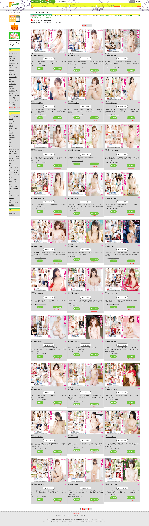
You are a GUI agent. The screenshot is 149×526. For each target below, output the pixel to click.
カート (45, 1)
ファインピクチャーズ (40, 65)
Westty (10, 147)
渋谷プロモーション (14, 202)
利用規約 (83, 515)
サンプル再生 (49, 59)
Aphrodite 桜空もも (73, 55)
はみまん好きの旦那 (14, 149)
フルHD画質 (58, 68)
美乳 (10, 81)
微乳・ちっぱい (13, 95)
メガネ (10, 105)
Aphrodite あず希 (73, 437)
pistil (10, 142)
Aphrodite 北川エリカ (74, 389)
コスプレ (11, 72)
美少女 (10, 74)
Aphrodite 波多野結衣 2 (111, 151)
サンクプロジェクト (14, 172)
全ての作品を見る (14, 43)
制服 (10, 60)
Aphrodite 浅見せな (73, 294)
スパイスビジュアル (14, 174)
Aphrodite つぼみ (73, 246)
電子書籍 (11, 56)
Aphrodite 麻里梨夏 (110, 55)
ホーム (9, 10)
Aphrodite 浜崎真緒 (37, 437)
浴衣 (10, 79)
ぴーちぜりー (12, 151)
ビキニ (10, 58)
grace (10, 123)
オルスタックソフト (14, 167)
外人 (10, 102)
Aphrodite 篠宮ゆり (73, 484)
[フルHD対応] (12, 53)
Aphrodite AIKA (109, 246)
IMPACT (11, 126)
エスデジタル (12, 165)
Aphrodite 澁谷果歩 (37, 103)
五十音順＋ (59, 23)
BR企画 (11, 119)
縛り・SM (11, 93)
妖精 (10, 200)
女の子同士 (12, 91)
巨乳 (10, 65)
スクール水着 (12, 77)
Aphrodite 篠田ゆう (110, 341)
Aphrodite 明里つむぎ (111, 294)
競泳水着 (11, 88)
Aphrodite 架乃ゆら (73, 103)
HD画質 (41, 68)
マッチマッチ (12, 193)
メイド (10, 98)
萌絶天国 (11, 205)
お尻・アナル (12, 100)
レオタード (12, 63)
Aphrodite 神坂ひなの (111, 103)
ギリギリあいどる (13, 170)
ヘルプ (53, 1)
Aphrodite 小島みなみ (37, 484)
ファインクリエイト (14, 186)
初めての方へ (117, 6)
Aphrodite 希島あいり (37, 55)
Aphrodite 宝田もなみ (37, 151)
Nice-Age (11, 135)
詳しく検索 (139, 1)
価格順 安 (50, 23)
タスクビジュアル (13, 179)
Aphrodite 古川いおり (111, 198)
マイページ (36, 1)
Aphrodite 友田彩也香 (74, 151)
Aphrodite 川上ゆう (73, 198)
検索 (133, 1)
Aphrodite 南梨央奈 (110, 437)
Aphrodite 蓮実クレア (37, 389)
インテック (12, 163)
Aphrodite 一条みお (37, 246)
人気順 (44, 23)
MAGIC (11, 133)
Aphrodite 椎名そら (37, 341)
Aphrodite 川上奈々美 (111, 484)
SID (10, 144)
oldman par (12, 137)
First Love (11, 121)
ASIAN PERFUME (13, 116)
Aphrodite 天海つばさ (74, 341)
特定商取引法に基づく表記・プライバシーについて (68, 515)
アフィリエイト (89, 515)
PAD (10, 140)
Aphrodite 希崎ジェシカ (38, 198)
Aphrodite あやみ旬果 (111, 389)
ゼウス (10, 177)
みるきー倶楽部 (13, 154)
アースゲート (12, 161)
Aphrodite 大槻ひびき (37, 294)
